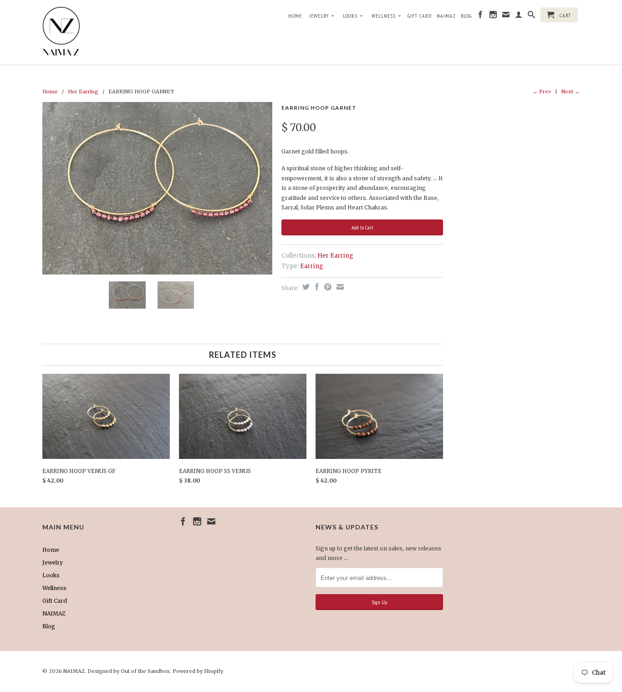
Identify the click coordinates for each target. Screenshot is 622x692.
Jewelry (321, 15)
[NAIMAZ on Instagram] (493, 16)
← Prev (542, 91)
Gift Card (420, 15)
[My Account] (519, 16)
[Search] (531, 16)
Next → (570, 91)
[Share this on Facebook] (316, 286)
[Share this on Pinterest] (326, 286)
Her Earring (83, 91)
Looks (353, 15)
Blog (466, 15)
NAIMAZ (446, 15)
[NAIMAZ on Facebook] (480, 16)
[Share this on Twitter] (305, 286)
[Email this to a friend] (339, 286)
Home (295, 15)
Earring (311, 266)
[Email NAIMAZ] (506, 16)
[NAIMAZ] (106, 32)
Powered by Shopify (198, 671)
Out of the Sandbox (145, 671)
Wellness (386, 15)
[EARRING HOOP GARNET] (157, 188)
